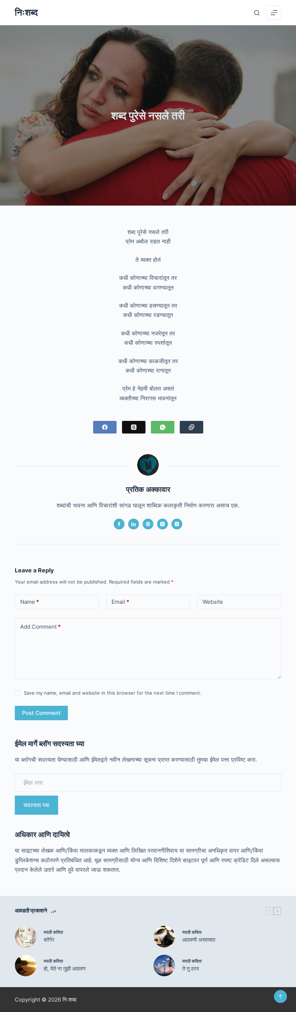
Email (120, 601)
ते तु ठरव (190, 968)
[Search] (257, 13)
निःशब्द (26, 12)
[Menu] (274, 12)
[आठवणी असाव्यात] (164, 936)
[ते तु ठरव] (164, 965)
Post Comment (41, 712)
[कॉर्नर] (25, 936)
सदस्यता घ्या (36, 805)
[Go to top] (280, 996)
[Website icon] (148, 524)
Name (29, 601)
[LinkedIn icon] (133, 524)
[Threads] (133, 427)
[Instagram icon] (176, 524)
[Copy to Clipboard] (191, 427)
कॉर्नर (49, 939)
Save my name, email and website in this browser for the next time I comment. (112, 693)
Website (213, 601)
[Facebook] (105, 427)
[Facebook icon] (119, 524)
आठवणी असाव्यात (198, 939)
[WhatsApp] (162, 427)
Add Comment (40, 626)
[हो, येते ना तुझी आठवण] (25, 965)
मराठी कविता (53, 932)
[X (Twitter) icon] (162, 524)
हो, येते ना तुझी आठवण (65, 968)
